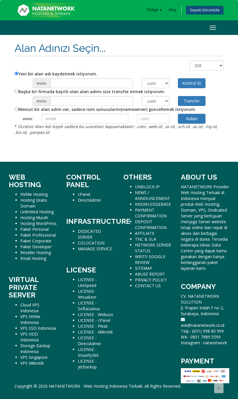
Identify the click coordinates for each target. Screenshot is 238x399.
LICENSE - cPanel (94, 320)
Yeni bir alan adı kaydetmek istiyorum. (57, 74)
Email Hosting (33, 258)
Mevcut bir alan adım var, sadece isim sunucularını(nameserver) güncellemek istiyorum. (107, 109)
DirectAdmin (89, 200)
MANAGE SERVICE (95, 248)
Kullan (191, 118)
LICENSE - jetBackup (87, 364)
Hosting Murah (34, 217)
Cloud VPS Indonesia (29, 307)
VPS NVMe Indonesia (30, 319)
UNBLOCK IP (147, 186)
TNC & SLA (145, 239)
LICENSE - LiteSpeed (87, 282)
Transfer (192, 101)
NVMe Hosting (34, 194)
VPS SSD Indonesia (38, 328)
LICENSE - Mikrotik (95, 332)
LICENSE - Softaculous (89, 305)
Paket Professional (38, 235)
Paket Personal (34, 229)
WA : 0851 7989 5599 (201, 337)
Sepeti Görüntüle (205, 10)
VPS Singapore (34, 357)
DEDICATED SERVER (89, 234)
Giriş (172, 9)
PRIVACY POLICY (151, 280)
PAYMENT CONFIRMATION (151, 213)
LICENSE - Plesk (93, 326)
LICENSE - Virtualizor (87, 294)
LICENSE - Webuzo (95, 314)
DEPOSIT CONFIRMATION (151, 224)
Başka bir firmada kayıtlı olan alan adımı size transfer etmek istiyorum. (91, 91)
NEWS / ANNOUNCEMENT (152, 195)
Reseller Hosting (35, 252)
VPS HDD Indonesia (29, 337)
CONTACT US (148, 285)
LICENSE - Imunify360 (88, 352)
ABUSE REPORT (150, 274)
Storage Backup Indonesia (35, 348)
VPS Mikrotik (32, 363)
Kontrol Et (191, 83)
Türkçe (153, 9)
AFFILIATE (144, 233)
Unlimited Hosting (37, 211)
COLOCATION (91, 243)
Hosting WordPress (38, 223)
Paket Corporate (35, 241)
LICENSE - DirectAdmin (89, 340)
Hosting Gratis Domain (33, 203)
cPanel (84, 194)
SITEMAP (143, 268)
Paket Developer (36, 246)
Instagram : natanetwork (204, 342)
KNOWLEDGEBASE (153, 204)
